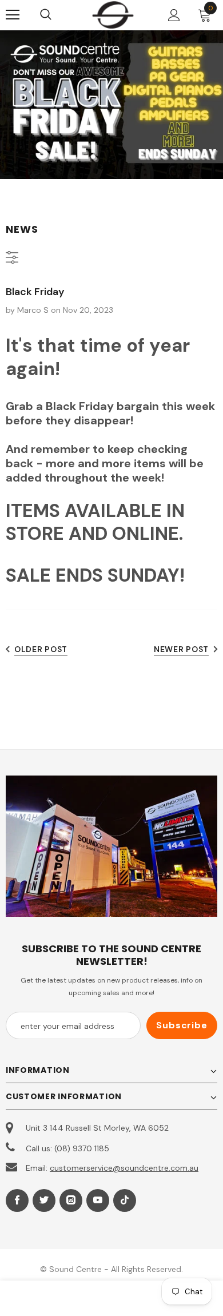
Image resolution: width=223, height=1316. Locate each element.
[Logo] (113, 15)
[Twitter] (44, 1200)
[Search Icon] (57, 15)
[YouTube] (97, 1200)
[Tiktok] (124, 1200)
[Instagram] (70, 1200)
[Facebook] (17, 1200)
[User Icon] (174, 15)
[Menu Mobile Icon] (12, 15)
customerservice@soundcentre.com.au (124, 1168)
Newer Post (181, 649)
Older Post (40, 649)
